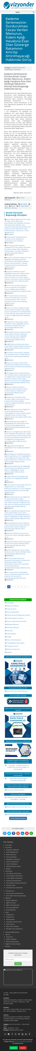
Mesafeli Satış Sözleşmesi (14, 929)
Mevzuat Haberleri (13, 606)
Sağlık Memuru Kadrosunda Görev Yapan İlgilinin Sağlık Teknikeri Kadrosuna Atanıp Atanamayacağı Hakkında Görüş (18, 346)
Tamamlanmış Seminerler (14, 888)
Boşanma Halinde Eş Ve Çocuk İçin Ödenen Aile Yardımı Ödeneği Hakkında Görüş (17, 535)
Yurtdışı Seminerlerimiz (13, 880)
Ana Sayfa (8, 845)
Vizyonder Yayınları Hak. (14, 922)
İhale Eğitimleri (11, 910)
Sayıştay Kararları (12, 646)
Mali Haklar (23, 204)
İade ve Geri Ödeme (12, 926)
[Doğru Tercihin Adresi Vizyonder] (17, 814)
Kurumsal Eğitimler (12, 907)
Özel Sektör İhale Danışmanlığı (16, 896)
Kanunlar (10, 630)
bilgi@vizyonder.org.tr (16, 1030)
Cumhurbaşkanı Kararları (15, 618)
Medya (8, 869)
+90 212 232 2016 (14, 1024)
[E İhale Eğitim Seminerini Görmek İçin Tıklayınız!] (18, 798)
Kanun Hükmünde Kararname (16, 621)
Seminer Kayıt (10, 885)
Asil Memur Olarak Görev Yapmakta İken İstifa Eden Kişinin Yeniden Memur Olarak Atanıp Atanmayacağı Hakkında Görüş (17, 355)
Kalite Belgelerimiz (12, 852)
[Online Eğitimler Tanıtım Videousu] (18, 977)
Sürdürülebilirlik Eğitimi (18, 818)
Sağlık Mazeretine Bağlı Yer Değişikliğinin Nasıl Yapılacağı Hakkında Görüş (17, 447)
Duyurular (9, 937)
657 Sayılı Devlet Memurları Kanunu (17, 207)
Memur (13, 206)
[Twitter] (19, 1034)
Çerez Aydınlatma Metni (22, 1041)
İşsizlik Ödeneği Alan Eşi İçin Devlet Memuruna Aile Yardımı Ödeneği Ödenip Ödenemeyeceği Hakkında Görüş (18, 552)
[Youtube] (22, 1034)
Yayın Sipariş (10, 924)
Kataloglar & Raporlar (13, 859)
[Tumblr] (29, 1034)
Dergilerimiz (10, 917)
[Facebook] (12, 1034)
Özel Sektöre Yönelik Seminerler (16, 883)
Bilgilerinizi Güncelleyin (13, 944)
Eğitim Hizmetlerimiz (12, 905)
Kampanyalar (10, 919)
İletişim (7, 946)
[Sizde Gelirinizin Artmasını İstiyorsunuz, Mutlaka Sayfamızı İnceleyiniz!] (18, 750)
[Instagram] (15, 1034)
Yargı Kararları (11, 609)
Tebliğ (9, 637)
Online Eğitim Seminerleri (14, 876)
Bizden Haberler (11, 939)
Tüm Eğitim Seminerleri (13, 873)
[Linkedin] (25, 1034)
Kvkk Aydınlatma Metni (13, 866)
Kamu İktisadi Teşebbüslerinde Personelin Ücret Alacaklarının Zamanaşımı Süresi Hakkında (16, 239)
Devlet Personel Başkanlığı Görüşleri (15, 68)
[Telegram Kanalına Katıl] (8, 1034)
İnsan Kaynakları (11, 857)
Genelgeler (10, 603)
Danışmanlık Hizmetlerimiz (14, 893)
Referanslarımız (11, 854)
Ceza (6, 206)
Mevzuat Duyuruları (13, 649)
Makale (9, 652)
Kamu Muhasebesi (13, 612)
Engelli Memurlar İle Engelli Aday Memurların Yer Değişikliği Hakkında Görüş (16, 478)
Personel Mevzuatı (13, 627)
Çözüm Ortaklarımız (12, 862)
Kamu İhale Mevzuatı (14, 640)
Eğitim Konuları (11, 903)
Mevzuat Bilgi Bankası (12, 932)
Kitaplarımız (10, 914)
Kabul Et (13, 1048)
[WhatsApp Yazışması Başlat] (5, 1034)
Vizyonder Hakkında (12, 850)
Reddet (23, 1048)
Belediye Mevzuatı (13, 624)
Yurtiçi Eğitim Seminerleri (14, 878)
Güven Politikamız (12, 864)
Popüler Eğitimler (11, 900)
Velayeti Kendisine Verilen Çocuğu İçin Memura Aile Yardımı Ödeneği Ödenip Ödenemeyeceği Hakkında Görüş (18, 543)
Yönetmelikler (11, 634)
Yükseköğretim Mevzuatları (15, 643)
